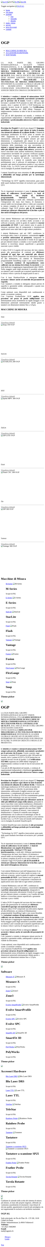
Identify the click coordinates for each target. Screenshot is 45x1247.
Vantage (3, 538)
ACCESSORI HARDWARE (17, 53)
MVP (2, 390)
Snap (2, 317)
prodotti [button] (9, 14)
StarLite (4, 354)
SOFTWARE (11, 55)
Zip (2, 501)
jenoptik (14, 19)
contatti (8, 29)
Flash (3, 464)
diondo (13, 21)
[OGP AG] (19, 6)
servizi (8, 25)
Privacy (8, 1237)
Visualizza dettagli (8, 323)
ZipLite (3, 427)
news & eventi (11, 27)
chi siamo (9, 12)
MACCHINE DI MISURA (16, 51)
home (8, 10)
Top (2, 1245)
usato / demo (10, 23)
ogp (12, 17)
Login (7, 1239)
